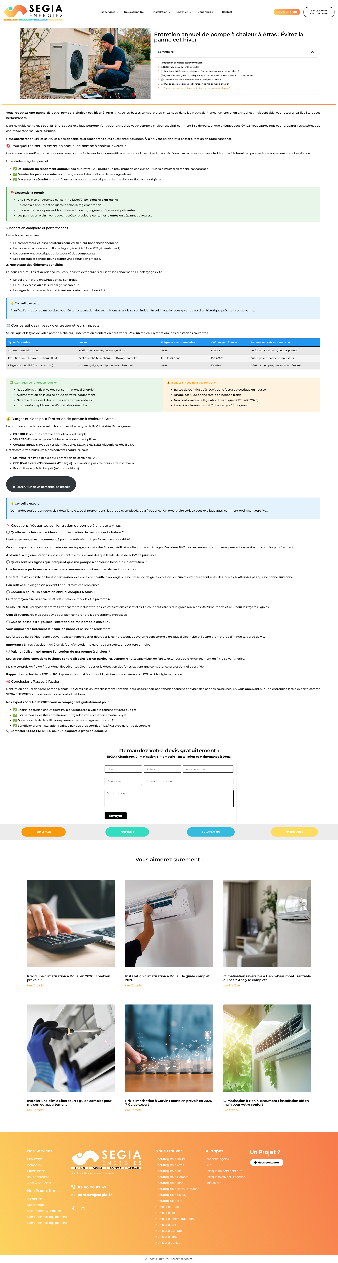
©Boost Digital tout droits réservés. (169, 1259)
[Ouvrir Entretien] (190, 12)
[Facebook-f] (73, 1208)
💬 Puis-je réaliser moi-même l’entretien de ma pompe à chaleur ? (196, 88)
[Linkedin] (83, 1208)
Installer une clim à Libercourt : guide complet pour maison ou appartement (69, 1103)
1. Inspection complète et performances (181, 62)
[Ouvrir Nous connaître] (146, 12)
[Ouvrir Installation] (169, 12)
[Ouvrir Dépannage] (215, 12)
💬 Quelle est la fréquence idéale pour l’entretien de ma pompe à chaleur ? (200, 71)
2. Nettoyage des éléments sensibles (180, 67)
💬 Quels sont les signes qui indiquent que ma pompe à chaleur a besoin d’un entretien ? (207, 75)
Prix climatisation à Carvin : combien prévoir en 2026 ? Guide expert (168, 1103)
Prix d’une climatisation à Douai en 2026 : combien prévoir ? (68, 978)
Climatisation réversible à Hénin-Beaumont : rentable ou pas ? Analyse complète (267, 978)
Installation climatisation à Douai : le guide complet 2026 (167, 978)
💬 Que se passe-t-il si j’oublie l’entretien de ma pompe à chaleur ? (195, 83)
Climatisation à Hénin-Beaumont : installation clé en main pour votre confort (266, 1103)
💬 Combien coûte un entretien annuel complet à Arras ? (191, 79)
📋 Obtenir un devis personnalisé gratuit (41, 487)
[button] (312, 51)
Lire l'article (35, 985)
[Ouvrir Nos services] (117, 12)
